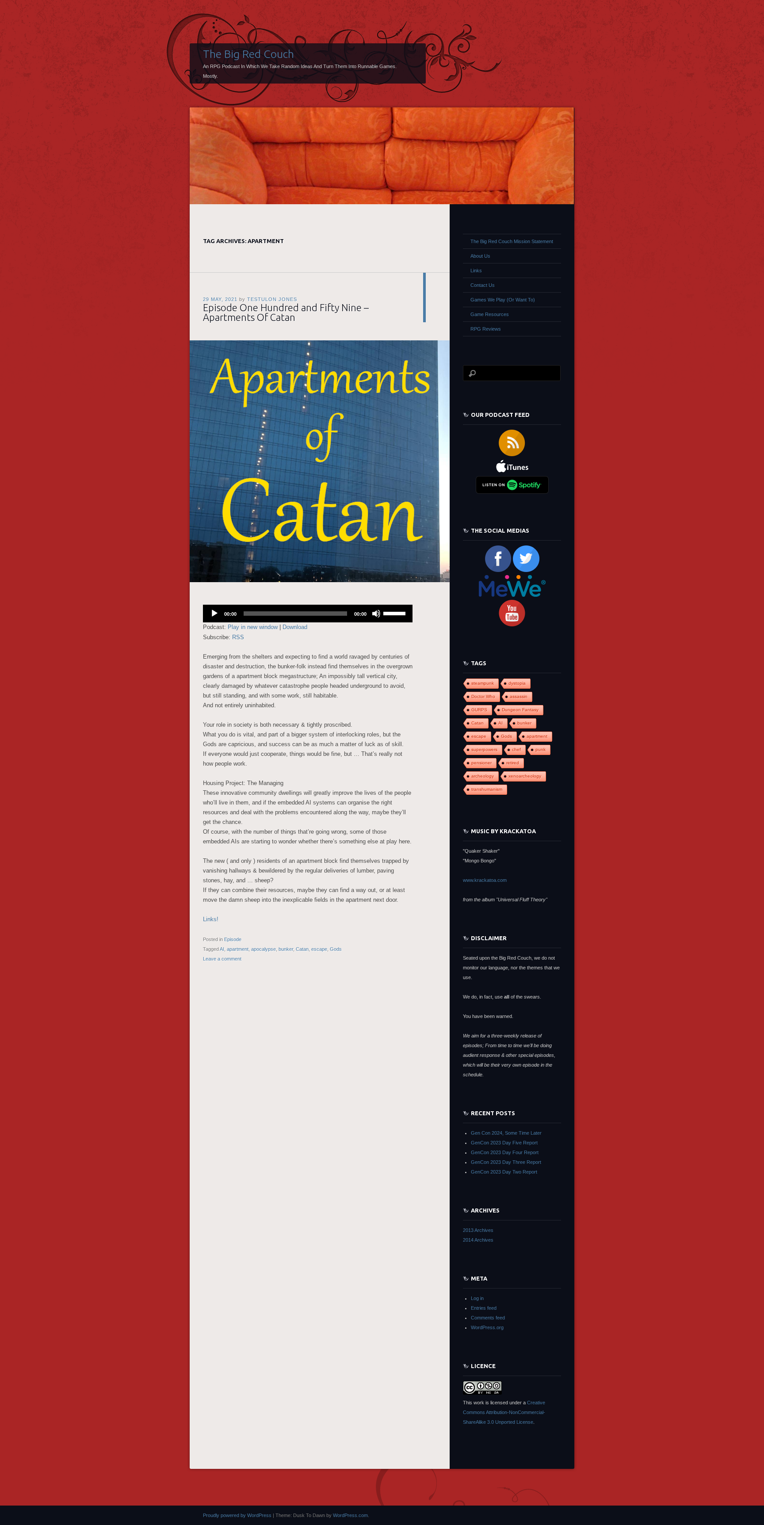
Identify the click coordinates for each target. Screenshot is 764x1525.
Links (476, 270)
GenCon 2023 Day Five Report (504, 1142)
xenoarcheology (524, 776)
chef (516, 749)
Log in (477, 1298)
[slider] (395, 613)
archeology (482, 776)
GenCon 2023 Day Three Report (506, 1162)
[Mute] (376, 613)
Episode (232, 939)
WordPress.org (487, 1327)
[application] (308, 613)
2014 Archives (478, 1240)
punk (540, 749)
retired (512, 762)
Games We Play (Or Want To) (502, 299)
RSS (238, 637)
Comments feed (488, 1317)
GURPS (479, 709)
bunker (286, 949)
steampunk (482, 683)
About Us (480, 256)
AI (222, 949)
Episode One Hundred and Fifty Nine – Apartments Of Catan (286, 312)
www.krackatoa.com (485, 880)
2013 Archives (478, 1230)
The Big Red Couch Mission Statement (511, 241)
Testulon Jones (272, 299)
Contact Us (482, 285)
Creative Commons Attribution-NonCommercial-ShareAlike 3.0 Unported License (504, 1412)
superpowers (484, 749)
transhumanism (486, 789)
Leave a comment (222, 958)
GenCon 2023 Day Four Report (505, 1152)
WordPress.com (350, 1515)
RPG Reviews (485, 329)
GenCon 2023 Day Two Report (504, 1171)
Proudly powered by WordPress (237, 1515)
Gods (336, 949)
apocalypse (263, 949)
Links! (210, 919)
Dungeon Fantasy (520, 709)
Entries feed (484, 1308)
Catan (302, 949)
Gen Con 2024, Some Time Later (506, 1133)
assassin (518, 696)
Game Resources (489, 314)
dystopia (517, 683)
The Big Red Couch (248, 54)
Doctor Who (483, 696)
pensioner (481, 762)
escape (319, 949)
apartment (237, 949)
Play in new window (253, 627)
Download (295, 627)
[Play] (214, 613)
